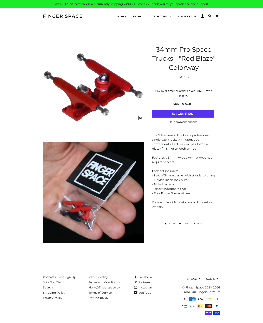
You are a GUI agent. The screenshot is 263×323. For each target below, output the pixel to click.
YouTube (144, 292)
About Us (160, 16)
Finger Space (63, 16)
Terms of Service (100, 292)
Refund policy (98, 298)
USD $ (210, 278)
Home (121, 16)
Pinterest (145, 282)
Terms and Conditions (104, 282)
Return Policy (98, 277)
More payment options (183, 121)
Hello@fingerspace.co (104, 287)
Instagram (145, 287)
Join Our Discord (55, 282)
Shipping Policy (54, 292)
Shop (137, 16)
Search (48, 287)
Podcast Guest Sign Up (59, 277)
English (191, 278)
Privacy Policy (52, 298)
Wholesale (186, 16)
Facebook (145, 277)
